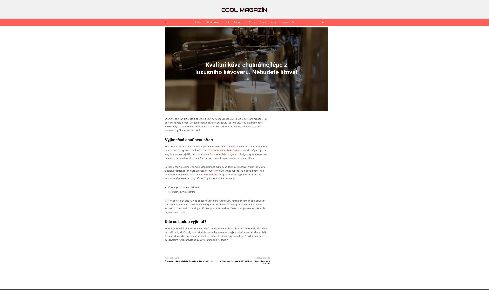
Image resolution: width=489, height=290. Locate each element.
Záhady (252, 22)
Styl (227, 22)
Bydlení (198, 22)
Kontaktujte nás (287, 22)
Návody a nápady (213, 22)
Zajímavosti (238, 22)
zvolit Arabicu (210, 174)
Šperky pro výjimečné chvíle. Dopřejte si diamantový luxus (189, 261)
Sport (273, 22)
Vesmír (263, 22)
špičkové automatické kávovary (223, 150)
